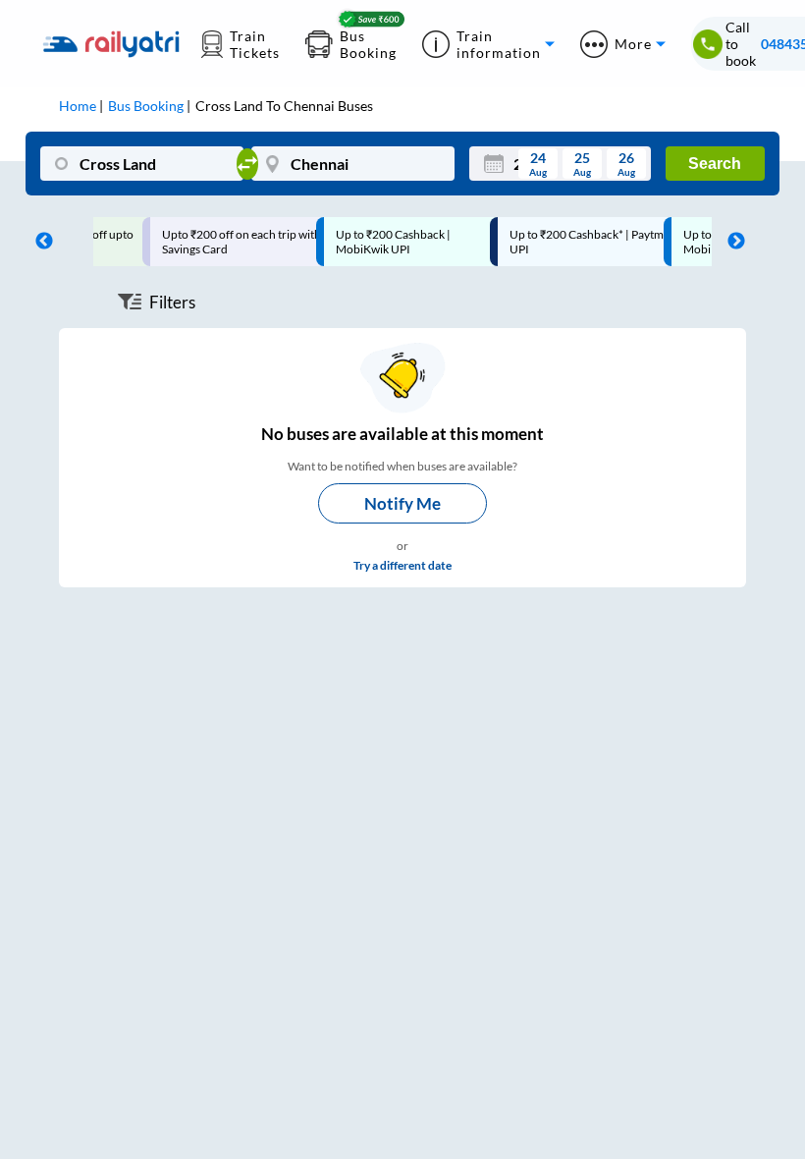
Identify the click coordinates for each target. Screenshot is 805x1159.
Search (714, 163)
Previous (39, 241)
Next (731, 241)
